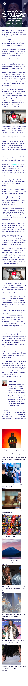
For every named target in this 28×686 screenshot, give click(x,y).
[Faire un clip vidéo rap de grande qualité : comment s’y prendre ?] (14, 473)
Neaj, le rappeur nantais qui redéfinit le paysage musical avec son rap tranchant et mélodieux (14, 450)
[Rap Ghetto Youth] (5, 3)
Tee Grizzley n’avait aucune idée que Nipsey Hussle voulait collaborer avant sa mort (7, 415)
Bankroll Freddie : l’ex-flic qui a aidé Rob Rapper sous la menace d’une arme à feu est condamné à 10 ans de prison (20, 416)
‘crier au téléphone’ (15, 164)
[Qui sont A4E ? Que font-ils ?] (14, 525)
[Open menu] (25, 4)
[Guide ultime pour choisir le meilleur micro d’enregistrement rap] (14, 499)
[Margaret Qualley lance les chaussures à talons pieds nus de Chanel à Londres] (14, 655)
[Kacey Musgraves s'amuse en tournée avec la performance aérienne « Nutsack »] (14, 603)
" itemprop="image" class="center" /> (11, 454)
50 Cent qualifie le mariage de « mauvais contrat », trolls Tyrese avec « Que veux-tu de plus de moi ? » (14, 588)
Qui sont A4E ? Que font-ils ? (9, 536)
